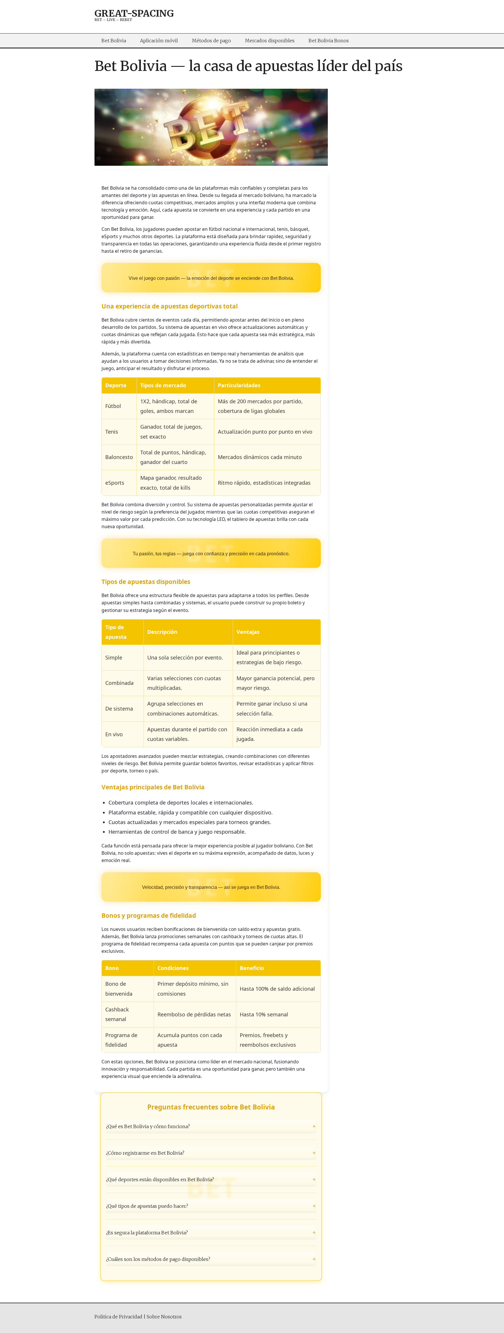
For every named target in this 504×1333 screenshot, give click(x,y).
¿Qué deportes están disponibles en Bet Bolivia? (211, 1179)
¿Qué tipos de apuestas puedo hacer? (211, 1206)
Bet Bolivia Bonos (329, 40)
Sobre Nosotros (164, 1317)
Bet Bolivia (114, 40)
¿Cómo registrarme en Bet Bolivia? (211, 1152)
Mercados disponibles (270, 40)
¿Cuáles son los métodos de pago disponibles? (211, 1259)
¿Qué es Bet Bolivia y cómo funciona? (211, 1126)
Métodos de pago (211, 40)
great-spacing (134, 13)
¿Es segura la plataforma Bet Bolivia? (211, 1232)
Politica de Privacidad (118, 1317)
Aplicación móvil (159, 40)
